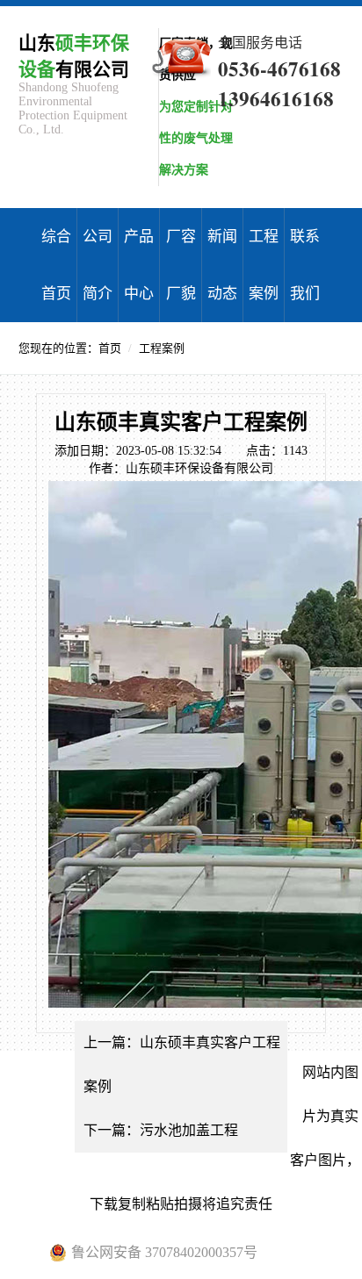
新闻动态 (222, 265)
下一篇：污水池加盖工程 (160, 1130)
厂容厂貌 (181, 265)
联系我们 (305, 265)
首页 (109, 348)
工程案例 (264, 265)
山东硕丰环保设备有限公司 (199, 468)
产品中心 (139, 265)
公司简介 (97, 265)
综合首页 (56, 265)
